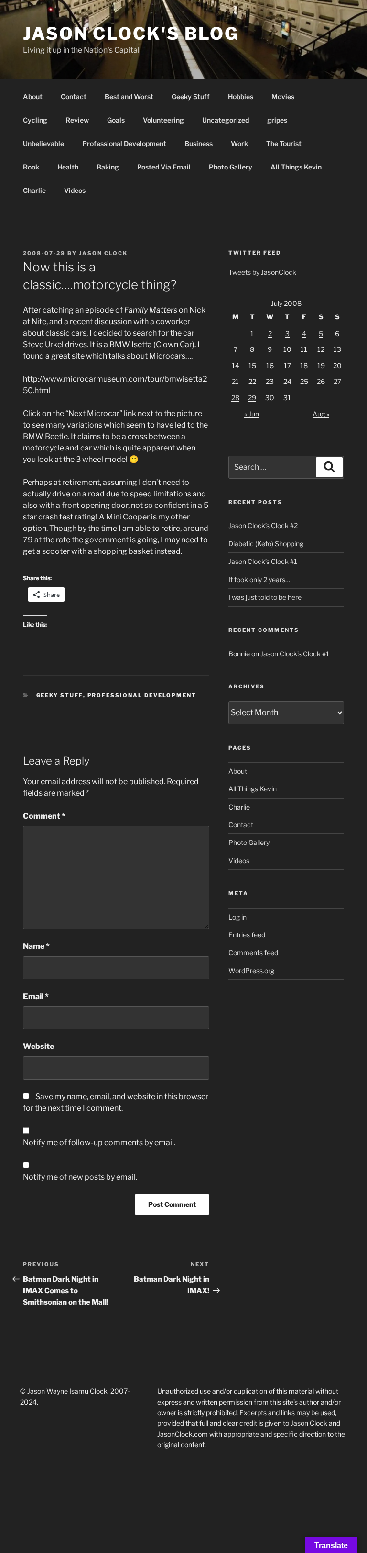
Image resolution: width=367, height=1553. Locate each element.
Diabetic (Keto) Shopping (265, 544)
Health (67, 167)
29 (252, 398)
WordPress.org (251, 971)
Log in (237, 917)
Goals (116, 120)
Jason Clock (103, 253)
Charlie (34, 190)
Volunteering (163, 120)
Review (77, 120)
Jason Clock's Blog (131, 33)
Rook (31, 167)
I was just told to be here (265, 597)
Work (239, 143)
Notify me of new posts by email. (80, 1177)
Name (36, 946)
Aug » (321, 414)
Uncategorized (225, 120)
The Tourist (284, 143)
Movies (282, 96)
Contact (73, 96)
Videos (75, 190)
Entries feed (246, 935)
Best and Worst (129, 96)
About (33, 96)
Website (38, 1046)
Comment (44, 816)
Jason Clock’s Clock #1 (262, 561)
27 (337, 381)
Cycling (35, 120)
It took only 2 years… (259, 579)
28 (235, 398)
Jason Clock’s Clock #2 (263, 525)
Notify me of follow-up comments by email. (99, 1142)
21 (235, 381)
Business (198, 143)
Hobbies (240, 96)
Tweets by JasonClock (262, 272)
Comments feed (253, 952)
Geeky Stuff (191, 96)
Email (36, 996)
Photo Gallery (230, 167)
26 (321, 381)
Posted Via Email (164, 167)
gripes (277, 120)
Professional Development (124, 143)
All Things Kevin (296, 167)
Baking (108, 167)
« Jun (251, 414)
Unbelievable (43, 143)
